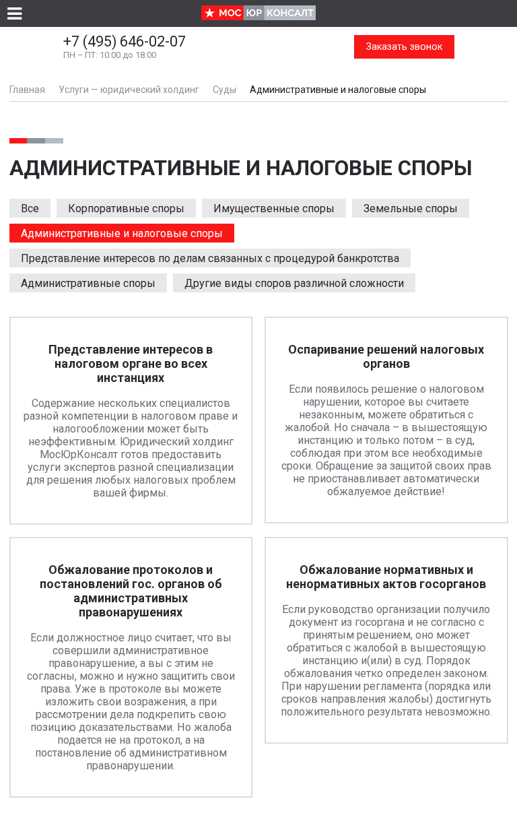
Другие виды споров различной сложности (294, 283)
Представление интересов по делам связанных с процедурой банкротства (210, 258)
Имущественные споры (274, 208)
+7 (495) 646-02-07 (124, 46)
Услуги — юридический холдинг (129, 89)
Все (30, 208)
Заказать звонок (404, 47)
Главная (27, 89)
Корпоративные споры (126, 208)
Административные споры (88, 283)
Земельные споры (411, 208)
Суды (224, 89)
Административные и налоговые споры (122, 233)
